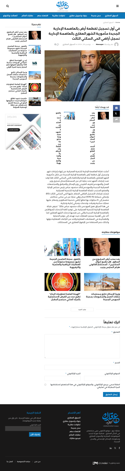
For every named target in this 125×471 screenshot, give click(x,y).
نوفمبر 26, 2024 (84, 44)
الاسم (116, 362)
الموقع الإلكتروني (112, 373)
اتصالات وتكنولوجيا (8, 16)
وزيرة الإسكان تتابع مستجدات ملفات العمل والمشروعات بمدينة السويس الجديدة (103, 297)
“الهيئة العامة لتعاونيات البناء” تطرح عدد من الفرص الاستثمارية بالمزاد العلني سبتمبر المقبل (64, 297)
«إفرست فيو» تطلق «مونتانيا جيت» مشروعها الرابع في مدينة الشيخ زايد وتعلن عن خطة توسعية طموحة (16, 102)
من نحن (37, 461)
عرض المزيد (82, 309)
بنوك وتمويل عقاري (78, 16)
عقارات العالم (27, 16)
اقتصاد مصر (42, 16)
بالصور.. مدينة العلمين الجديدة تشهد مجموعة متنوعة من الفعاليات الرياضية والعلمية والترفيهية (58, 138)
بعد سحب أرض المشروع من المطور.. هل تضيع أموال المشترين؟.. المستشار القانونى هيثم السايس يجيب (92, 138)
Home (117, 22)
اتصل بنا (10, 461)
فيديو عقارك (74, 438)
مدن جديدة (96, 16)
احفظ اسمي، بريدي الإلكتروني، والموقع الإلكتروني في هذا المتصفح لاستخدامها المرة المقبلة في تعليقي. (85, 385)
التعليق (115, 332)
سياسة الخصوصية (23, 461)
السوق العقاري (111, 16)
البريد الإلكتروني (72, 373)
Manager (100, 44)
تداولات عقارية (58, 16)
